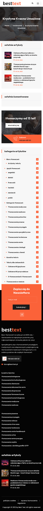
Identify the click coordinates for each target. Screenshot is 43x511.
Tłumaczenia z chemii (16, 252)
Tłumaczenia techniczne (17, 237)
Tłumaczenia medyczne (17, 207)
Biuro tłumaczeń (12, 159)
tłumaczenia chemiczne (10, 383)
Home (7, 26)
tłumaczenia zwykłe (9, 442)
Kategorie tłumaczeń (14, 203)
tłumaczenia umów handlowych (13, 431)
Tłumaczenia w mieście (15, 282)
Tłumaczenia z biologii (16, 247)
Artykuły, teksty (14, 163)
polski (10, 198)
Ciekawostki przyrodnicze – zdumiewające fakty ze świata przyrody (25, 55)
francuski (11, 183)
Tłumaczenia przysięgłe (17, 227)
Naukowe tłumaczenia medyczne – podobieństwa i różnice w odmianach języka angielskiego (24, 79)
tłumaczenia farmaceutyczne (13, 394)
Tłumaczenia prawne (16, 222)
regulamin (22, 503)
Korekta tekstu (12, 257)
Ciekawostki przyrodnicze (18, 272)
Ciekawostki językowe (16, 266)
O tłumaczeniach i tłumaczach (20, 277)
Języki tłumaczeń (13, 168)
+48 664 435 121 (25, 140)
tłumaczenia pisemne (10, 413)
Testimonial (17, 26)
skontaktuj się (13, 125)
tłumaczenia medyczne (10, 401)
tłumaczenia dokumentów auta (14, 387)
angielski (11, 172)
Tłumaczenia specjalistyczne (19, 232)
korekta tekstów (8, 373)
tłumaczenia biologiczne (11, 376)
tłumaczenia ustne (9, 435)
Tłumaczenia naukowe (16, 212)
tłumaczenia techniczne (11, 428)
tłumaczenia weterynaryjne (12, 438)
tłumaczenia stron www (10, 424)
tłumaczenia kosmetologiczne (13, 398)
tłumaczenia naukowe (10, 405)
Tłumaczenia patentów (17, 217)
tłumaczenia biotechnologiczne (14, 380)
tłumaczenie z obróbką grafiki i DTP (15, 445)
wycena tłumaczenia (29, 501)
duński (10, 178)
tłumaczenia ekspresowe (11, 391)
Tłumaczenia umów (15, 242)
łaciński (11, 188)
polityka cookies (9, 501)
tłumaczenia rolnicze (9, 420)
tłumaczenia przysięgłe (10, 417)
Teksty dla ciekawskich (15, 262)
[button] (38, 3)
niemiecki (11, 193)
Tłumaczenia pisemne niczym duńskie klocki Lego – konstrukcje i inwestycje (25, 66)
